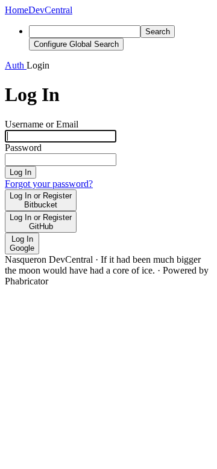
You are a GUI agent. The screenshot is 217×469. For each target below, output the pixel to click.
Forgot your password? (49, 184)
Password (23, 148)
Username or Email (41, 124)
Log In (20, 172)
